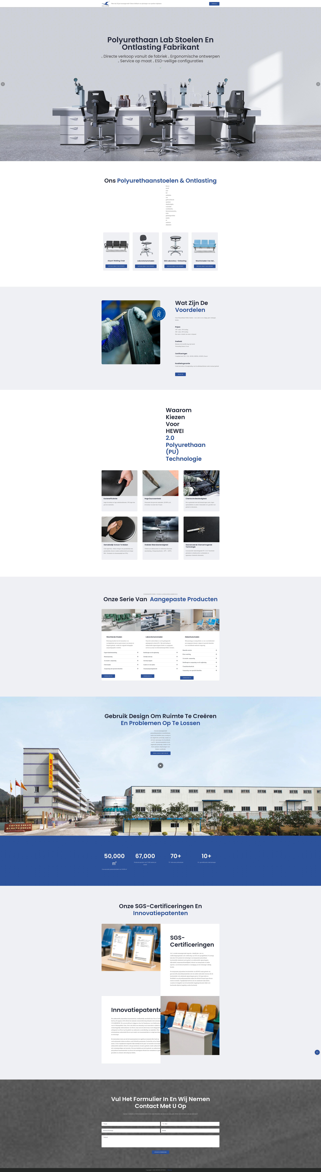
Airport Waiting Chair (116, 261)
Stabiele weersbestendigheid (156, 545)
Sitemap (170, 1170)
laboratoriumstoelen (145, 261)
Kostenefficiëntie (110, 499)
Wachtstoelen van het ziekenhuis (205, 261)
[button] (160, 159)
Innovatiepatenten (138, 1010)
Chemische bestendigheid (196, 499)
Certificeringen (181, 354)
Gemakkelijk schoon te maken (116, 545)
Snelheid (178, 341)
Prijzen (177, 327)
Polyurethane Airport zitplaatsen (160, 43)
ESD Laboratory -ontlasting (175, 261)
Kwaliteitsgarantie (182, 364)
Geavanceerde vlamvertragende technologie (199, 546)
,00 (145, 856)
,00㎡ (114, 860)
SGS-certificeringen (192, 941)
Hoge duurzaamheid (153, 499)
